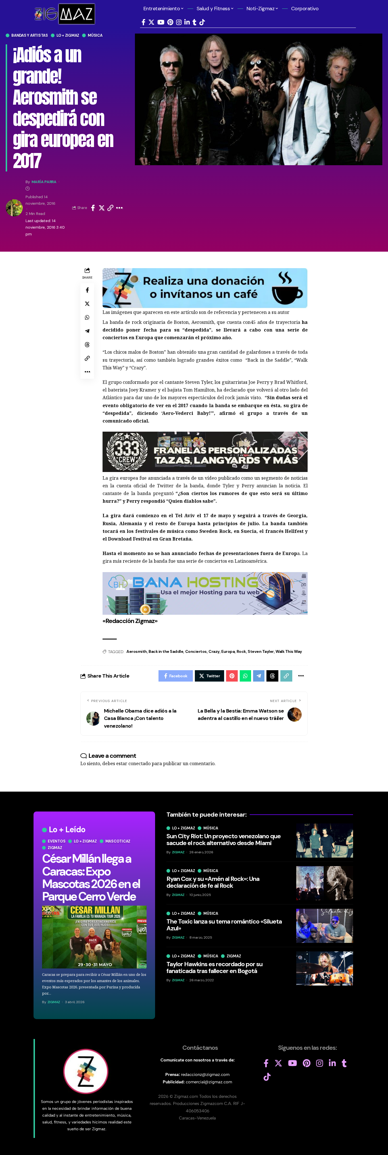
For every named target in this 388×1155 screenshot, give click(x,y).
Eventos (56, 841)
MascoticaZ (118, 841)
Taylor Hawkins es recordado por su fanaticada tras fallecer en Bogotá (214, 967)
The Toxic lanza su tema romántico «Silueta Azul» (224, 924)
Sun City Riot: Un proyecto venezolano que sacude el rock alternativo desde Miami (223, 839)
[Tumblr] (194, 22)
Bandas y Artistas (29, 35)
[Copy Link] (110, 207)
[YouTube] (161, 22)
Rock (241, 651)
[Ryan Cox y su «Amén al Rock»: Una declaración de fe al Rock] (324, 883)
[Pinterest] (170, 22)
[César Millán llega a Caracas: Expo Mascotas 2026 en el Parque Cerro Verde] (94, 937)
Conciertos (196, 651)
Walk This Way (289, 651)
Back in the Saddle (166, 651)
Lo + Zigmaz (68, 35)
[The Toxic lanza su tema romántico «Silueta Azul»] (324, 926)
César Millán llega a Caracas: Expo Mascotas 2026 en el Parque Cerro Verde (91, 877)
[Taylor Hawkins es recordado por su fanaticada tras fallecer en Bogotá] (324, 968)
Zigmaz (55, 848)
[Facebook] (143, 22)
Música (95, 35)
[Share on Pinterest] (232, 676)
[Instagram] (179, 22)
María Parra (44, 181)
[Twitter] (151, 22)
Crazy (214, 651)
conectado (139, 763)
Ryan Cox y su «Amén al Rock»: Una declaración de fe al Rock (212, 882)
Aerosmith (136, 651)
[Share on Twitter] (102, 207)
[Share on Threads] (87, 344)
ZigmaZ (54, 1002)
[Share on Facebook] (93, 207)
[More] (119, 207)
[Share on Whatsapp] (87, 317)
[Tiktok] (202, 22)
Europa (228, 651)
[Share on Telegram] (87, 331)
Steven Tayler (261, 651)
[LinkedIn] (187, 22)
